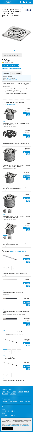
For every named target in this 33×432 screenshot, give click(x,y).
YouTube (27, 401)
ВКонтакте (4, 401)
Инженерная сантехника (8, 7)
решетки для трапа (18, 251)
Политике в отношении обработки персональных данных (17, 425)
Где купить (13, 393)
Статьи (8, 391)
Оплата (14, 391)
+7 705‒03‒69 (8, 415)
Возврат (26, 391)
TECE (27, 7)
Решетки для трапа (20, 7)
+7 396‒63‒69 (8, 411)
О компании (5, 393)
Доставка (20, 391)
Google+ (21, 401)
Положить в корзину (11, 66)
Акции (3, 391)
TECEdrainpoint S (13, 79)
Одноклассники (13, 401)
